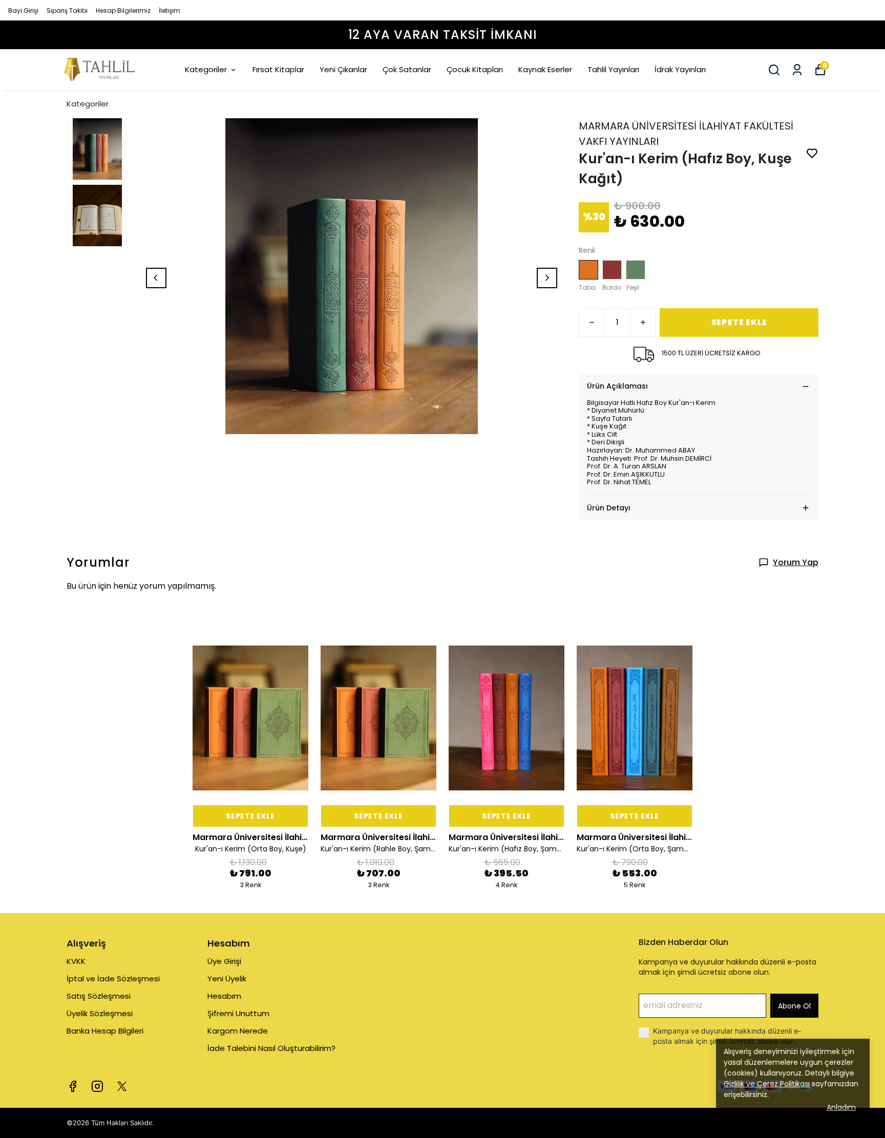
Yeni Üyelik (226, 978)
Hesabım (224, 996)
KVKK (76, 961)
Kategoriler (206, 69)
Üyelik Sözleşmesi (100, 1013)
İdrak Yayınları (680, 69)
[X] (122, 1086)
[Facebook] (73, 1086)
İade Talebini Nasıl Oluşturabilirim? (271, 1048)
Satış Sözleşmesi (99, 996)
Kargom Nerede (237, 1030)
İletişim (169, 10)
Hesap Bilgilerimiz (123, 10)
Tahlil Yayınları (613, 69)
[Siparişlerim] (797, 69)
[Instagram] (97, 1086)
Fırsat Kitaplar (278, 69)
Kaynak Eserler (545, 69)
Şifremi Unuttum (238, 1013)
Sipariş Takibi (67, 10)
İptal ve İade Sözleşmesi (113, 978)
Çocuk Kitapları (475, 69)
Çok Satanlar (407, 69)
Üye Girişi (224, 961)
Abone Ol (794, 1006)
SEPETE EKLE (739, 322)
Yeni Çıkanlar (343, 69)
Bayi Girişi (23, 10)
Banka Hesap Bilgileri (105, 1030)
